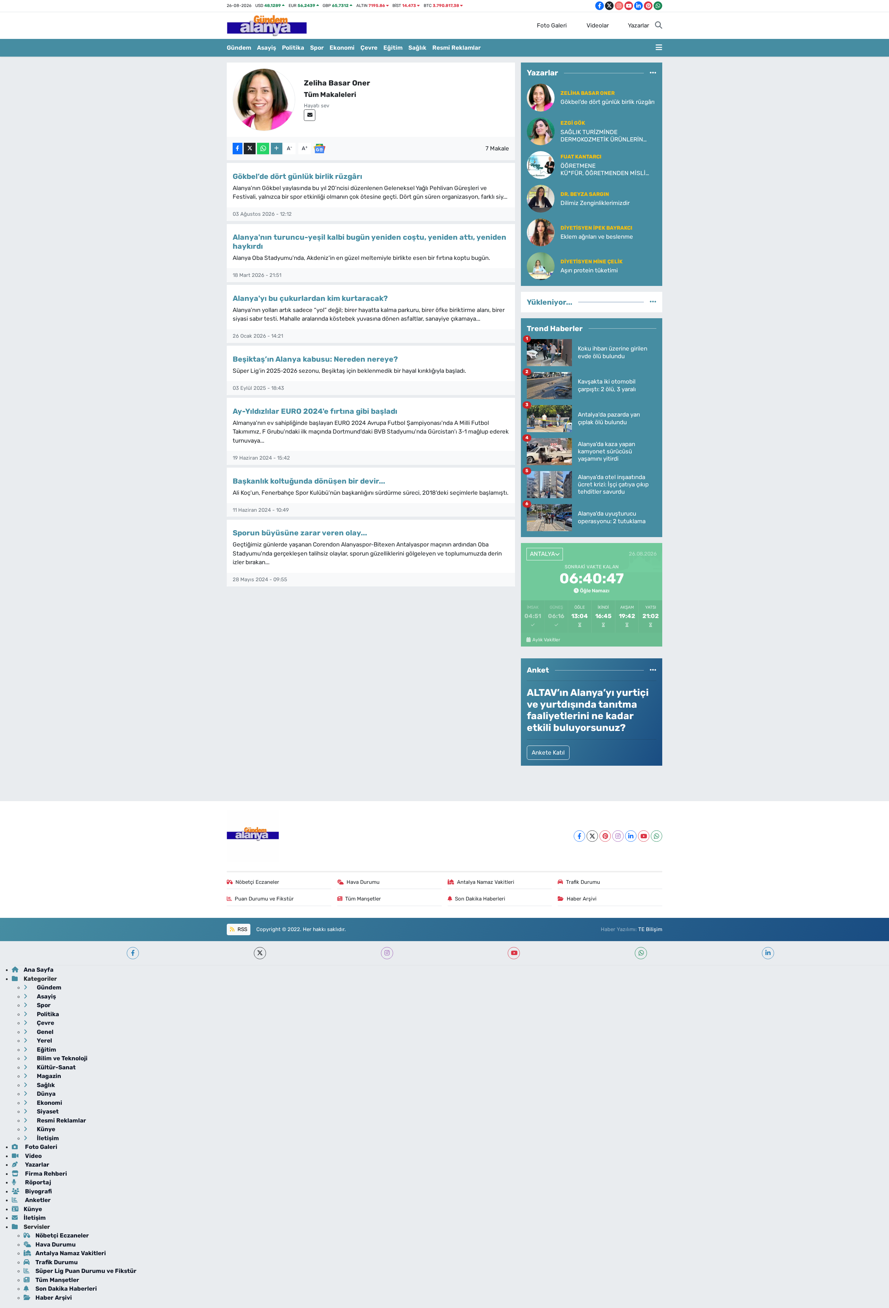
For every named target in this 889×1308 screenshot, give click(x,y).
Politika (293, 47)
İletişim (47, 1138)
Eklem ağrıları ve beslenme (596, 236)
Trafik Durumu (583, 882)
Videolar (598, 25)
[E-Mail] (309, 115)
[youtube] (514, 953)
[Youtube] (643, 836)
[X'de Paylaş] (250, 148)
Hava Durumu (363, 882)
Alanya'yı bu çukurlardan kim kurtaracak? (310, 298)
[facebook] (133, 953)
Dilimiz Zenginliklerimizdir (595, 202)
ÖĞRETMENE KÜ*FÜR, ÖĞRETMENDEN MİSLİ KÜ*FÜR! (603, 169)
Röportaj (37, 1182)
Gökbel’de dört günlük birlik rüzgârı (297, 176)
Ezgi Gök (572, 123)
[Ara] (658, 25)
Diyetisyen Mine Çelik (591, 261)
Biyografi (38, 1191)
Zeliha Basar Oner (587, 93)
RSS (241, 929)
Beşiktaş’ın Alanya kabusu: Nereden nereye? (315, 359)
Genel (44, 1031)
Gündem (239, 47)
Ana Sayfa (38, 969)
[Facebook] (579, 836)
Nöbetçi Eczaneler (257, 882)
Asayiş (266, 47)
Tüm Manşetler (363, 899)
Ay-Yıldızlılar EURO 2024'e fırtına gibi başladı (315, 411)
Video (33, 1155)
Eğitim (392, 47)
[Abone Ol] (319, 148)
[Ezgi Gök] (541, 130)
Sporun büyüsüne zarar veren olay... (300, 532)
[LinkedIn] (631, 836)
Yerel (43, 1040)
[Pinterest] (605, 836)
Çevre (368, 47)
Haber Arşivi (582, 899)
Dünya (45, 1093)
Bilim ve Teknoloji (61, 1058)
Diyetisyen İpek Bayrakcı (596, 228)
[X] (592, 836)
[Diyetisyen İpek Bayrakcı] (541, 231)
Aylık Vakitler (546, 639)
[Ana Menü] (659, 47)
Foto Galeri (552, 25)
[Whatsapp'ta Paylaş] (263, 148)
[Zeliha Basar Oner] (541, 96)
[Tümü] (653, 72)
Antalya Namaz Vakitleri (485, 882)
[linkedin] (768, 953)
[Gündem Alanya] (267, 25)
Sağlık (417, 47)
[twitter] (260, 953)
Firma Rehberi (45, 1173)
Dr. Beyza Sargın (584, 194)
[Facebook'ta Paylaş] (237, 148)
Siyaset (47, 1111)
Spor (317, 47)
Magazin (48, 1075)
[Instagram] (618, 836)
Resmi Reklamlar (456, 47)
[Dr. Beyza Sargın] (541, 198)
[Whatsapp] (656, 836)
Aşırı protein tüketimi (589, 270)
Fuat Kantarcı (580, 157)
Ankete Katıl (548, 752)
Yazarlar (638, 25)
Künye (45, 1129)
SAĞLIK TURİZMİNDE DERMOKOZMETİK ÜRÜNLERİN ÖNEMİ (601, 136)
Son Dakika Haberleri (480, 899)
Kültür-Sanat (55, 1067)
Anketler (37, 1199)
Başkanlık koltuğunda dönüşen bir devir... (309, 481)
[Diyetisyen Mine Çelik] (541, 265)
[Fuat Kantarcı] (541, 164)
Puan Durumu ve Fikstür (264, 899)
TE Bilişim (650, 929)
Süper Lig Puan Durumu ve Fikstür (85, 1270)
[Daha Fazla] (276, 148)
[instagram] (387, 953)
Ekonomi (342, 47)
